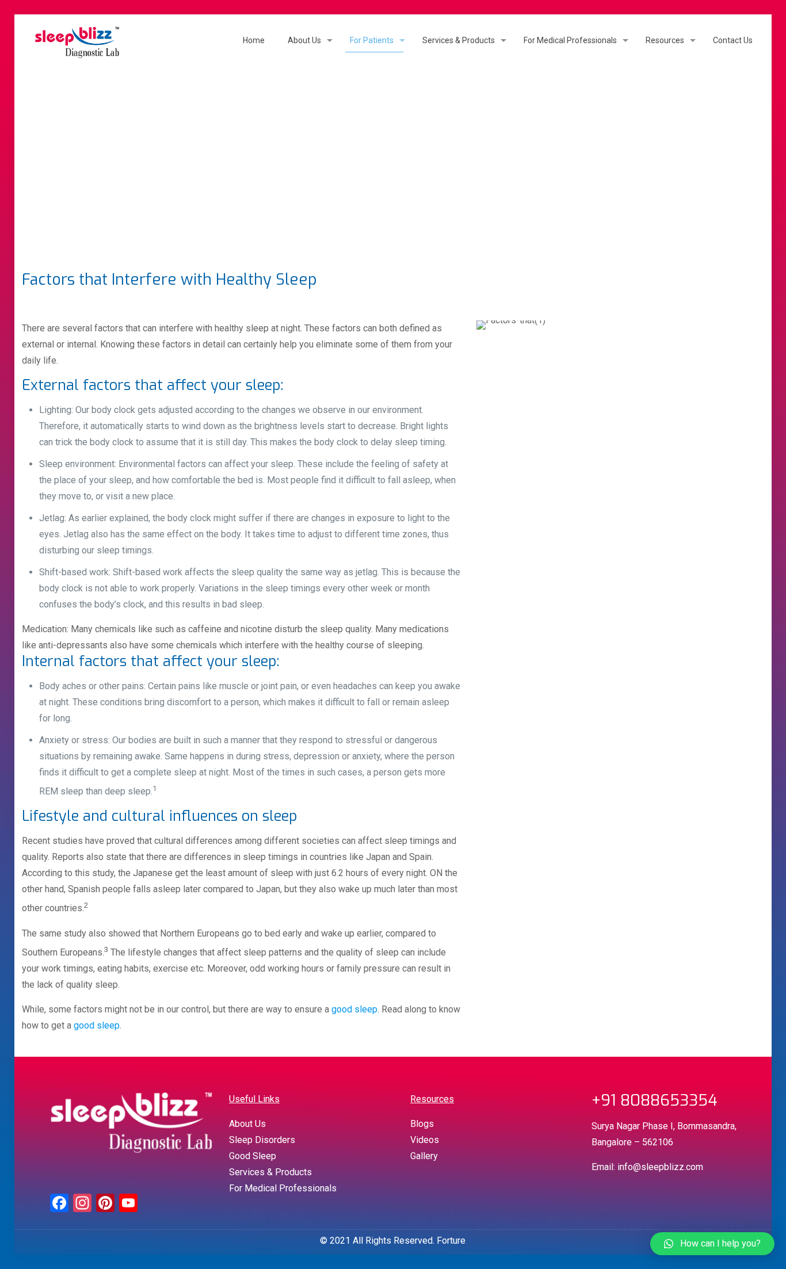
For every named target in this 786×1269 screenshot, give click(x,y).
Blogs (422, 1123)
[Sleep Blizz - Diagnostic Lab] (77, 40)
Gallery (424, 1155)
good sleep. (355, 1009)
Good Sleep (252, 1155)
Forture (451, 1240)
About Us (247, 1123)
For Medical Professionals (283, 1188)
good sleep (97, 1025)
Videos (424, 1139)
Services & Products (270, 1172)
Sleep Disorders (262, 1139)
